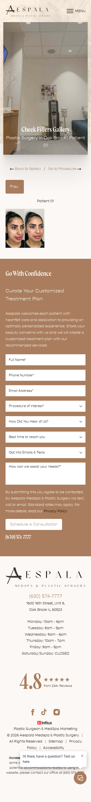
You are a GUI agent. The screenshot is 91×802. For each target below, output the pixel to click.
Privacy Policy (55, 511)
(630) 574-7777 (18, 537)
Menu (80, 11)
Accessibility (53, 748)
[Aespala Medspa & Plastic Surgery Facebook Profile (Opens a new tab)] (32, 712)
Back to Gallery (27, 169)
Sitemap (56, 741)
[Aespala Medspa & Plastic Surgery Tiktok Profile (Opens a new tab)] (44, 712)
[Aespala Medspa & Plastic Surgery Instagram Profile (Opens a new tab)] (56, 712)
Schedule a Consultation (34, 524)
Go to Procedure (62, 169)
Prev (14, 186)
